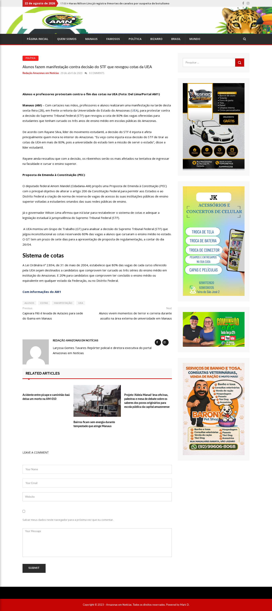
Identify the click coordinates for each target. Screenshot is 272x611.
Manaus (91, 39)
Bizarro (156, 39)
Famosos (113, 39)
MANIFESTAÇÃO (63, 303)
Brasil (176, 39)
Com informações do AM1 (42, 292)
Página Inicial (37, 39)
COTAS (44, 303)
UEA (134, 110)
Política (135, 39)
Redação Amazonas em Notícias (41, 73)
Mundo (194, 39)
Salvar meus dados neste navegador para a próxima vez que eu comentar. (68, 520)
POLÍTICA (30, 58)
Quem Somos (66, 39)
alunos (29, 303)
